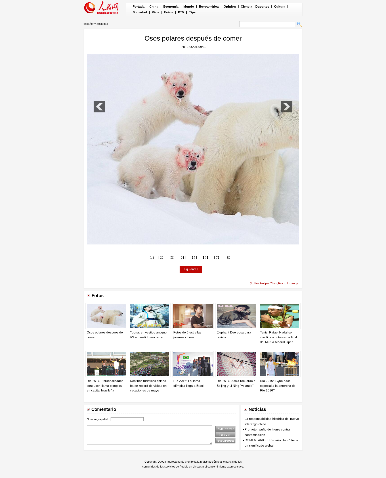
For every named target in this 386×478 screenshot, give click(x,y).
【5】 (194, 257)
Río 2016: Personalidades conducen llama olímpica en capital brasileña (105, 385)
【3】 (172, 257)
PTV (181, 12)
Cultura (279, 6)
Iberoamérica (209, 6)
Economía (170, 6)
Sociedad (140, 12)
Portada (139, 6)
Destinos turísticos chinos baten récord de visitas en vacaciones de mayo (148, 385)
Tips (192, 12)
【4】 (183, 257)
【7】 (216, 257)
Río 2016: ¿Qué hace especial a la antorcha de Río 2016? (278, 385)
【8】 (227, 257)
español (88, 23)
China (153, 6)
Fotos (168, 12)
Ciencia (246, 6)
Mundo (188, 6)
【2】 (160, 257)
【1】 (151, 257)
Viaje (155, 12)
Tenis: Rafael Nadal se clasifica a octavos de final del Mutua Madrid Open (278, 337)
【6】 (205, 257)
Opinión (230, 6)
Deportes (262, 6)
